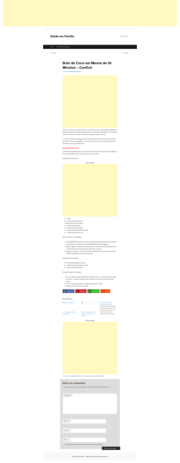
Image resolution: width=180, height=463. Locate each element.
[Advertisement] (59, 13)
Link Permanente (99, 376)
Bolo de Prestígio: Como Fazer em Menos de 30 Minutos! (88, 314)
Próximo (127, 53)
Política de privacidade (63, 47)
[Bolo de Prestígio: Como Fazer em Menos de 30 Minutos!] (89, 306)
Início (52, 47)
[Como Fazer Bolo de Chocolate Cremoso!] (109, 308)
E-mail (67, 430)
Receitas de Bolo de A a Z (77, 376)
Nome (67, 420)
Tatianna (88, 376)
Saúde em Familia (62, 36)
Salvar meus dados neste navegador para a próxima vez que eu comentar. (84, 444)
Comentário (67, 395)
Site (65, 439)
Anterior (53, 53)
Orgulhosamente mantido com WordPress (97, 456)
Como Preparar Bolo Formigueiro (69, 313)
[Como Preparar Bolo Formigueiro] (71, 306)
